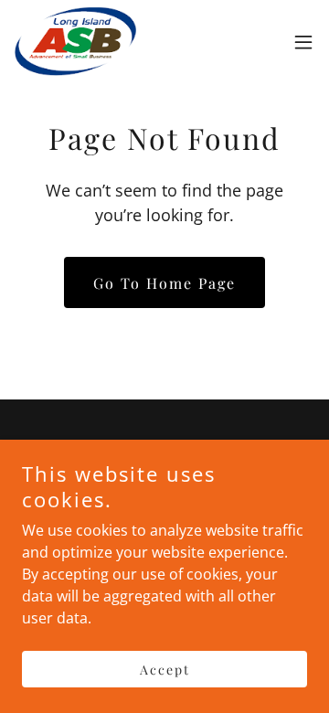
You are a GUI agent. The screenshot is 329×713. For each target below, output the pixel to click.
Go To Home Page (164, 283)
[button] (303, 42)
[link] (75, 41)
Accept (165, 669)
